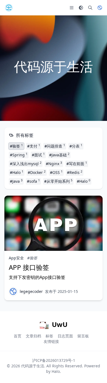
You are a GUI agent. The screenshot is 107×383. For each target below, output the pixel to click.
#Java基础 (59, 154)
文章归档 (33, 335)
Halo (56, 371)
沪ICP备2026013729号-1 (53, 360)
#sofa (33, 181)
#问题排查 (54, 146)
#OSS (56, 172)
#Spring (18, 154)
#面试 (38, 154)
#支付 (33, 146)
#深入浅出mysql (25, 163)
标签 (49, 335)
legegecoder (31, 291)
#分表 (75, 146)
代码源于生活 (32, 365)
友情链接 (51, 341)
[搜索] (90, 7)
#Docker (37, 172)
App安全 (16, 257)
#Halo (16, 172)
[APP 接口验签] (53, 223)
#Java (16, 181)
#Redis (74, 172)
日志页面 (65, 335)
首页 (17, 335)
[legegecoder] (13, 291)
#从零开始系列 (58, 181)
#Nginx (54, 163)
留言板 (83, 335)
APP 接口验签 (29, 267)
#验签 (16, 146)
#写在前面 (76, 163)
